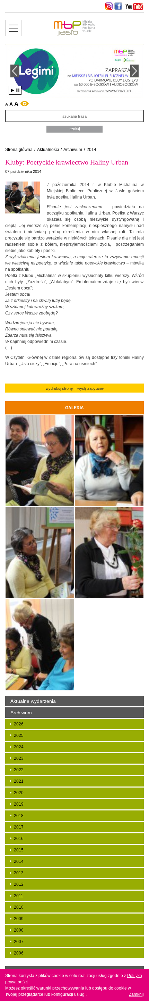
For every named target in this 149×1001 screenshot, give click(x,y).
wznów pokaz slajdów (12, 90)
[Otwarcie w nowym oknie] (108, 6)
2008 (19, 930)
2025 (19, 735)
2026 (19, 724)
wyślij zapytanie (90, 388)
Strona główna (19, 149)
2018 (19, 815)
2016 (19, 838)
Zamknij (136, 994)
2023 (19, 758)
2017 (19, 827)
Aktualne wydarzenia (33, 701)
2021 (19, 781)
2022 (19, 769)
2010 (19, 907)
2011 (18, 895)
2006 (19, 953)
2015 (19, 850)
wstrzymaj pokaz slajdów (17, 90)
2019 (19, 804)
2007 (19, 941)
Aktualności (48, 149)
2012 (19, 884)
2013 (19, 872)
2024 (19, 747)
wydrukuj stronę (59, 388)
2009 (19, 918)
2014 (91, 149)
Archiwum (72, 149)
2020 (19, 792)
